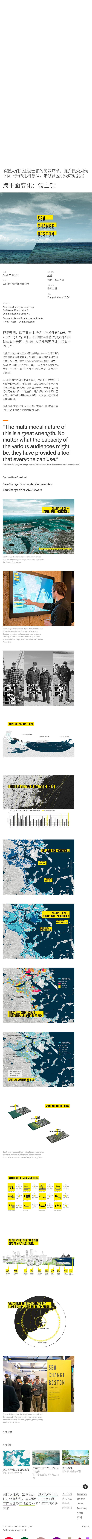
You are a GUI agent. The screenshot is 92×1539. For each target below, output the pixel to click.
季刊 (79, 1517)
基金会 (65, 1503)
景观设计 (31, 1499)
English (85, 1526)
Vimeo (80, 1512)
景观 (49, 275)
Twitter (80, 1503)
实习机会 (67, 1498)
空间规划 (15, 1499)
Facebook (82, 1508)
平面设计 (9, 1504)
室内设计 (28, 1494)
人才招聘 (67, 1493)
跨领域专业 (27, 1504)
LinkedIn (81, 1498)
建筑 (15, 1494)
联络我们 (67, 1508)
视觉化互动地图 (25, 406)
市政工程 (48, 1499)
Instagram (82, 1493)
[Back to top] (85, 1486)
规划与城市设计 (55, 279)
